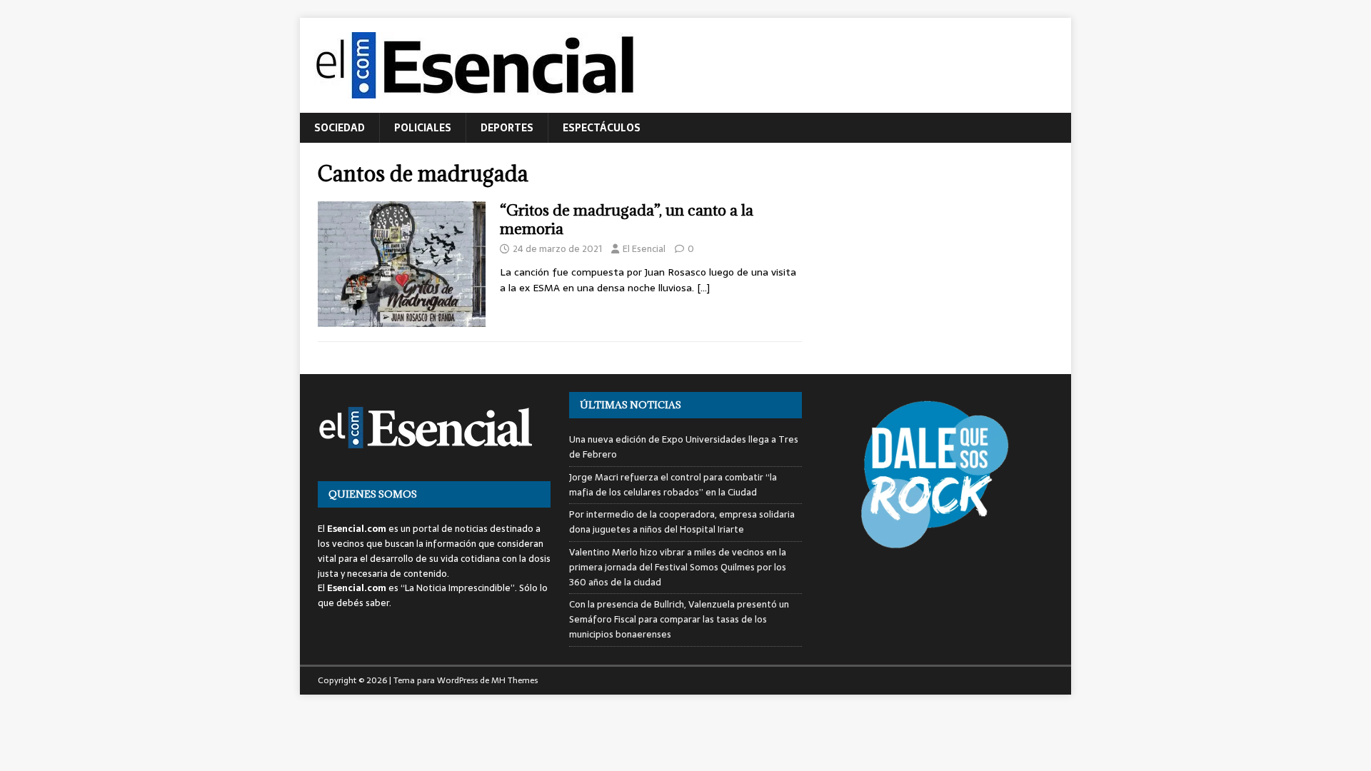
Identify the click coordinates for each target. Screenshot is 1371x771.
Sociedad (339, 128)
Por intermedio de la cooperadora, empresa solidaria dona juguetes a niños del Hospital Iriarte (682, 522)
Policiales (422, 128)
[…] (703, 288)
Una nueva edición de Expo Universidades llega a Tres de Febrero (683, 447)
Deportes (507, 128)
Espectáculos (602, 128)
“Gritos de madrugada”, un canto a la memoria (626, 219)
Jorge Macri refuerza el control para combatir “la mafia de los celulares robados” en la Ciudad (673, 485)
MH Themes (514, 680)
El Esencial (644, 248)
